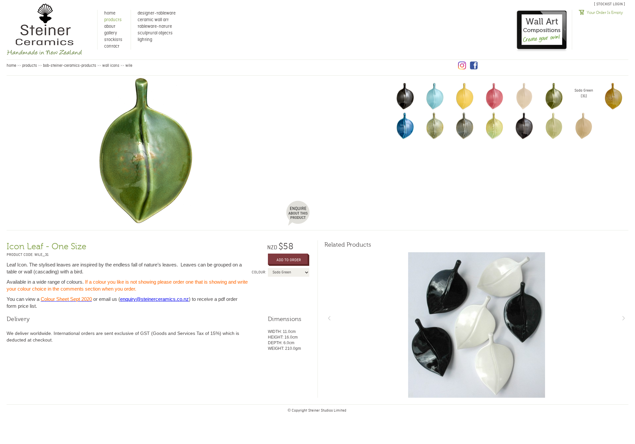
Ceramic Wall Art (153, 20)
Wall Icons (110, 65)
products (29, 65)
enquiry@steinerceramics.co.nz (154, 299)
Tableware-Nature (155, 26)
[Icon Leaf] (145, 150)
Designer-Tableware (157, 13)
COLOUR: (259, 272)
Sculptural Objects (155, 33)
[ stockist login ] (609, 4)
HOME (11, 65)
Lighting (145, 39)
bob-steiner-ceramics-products (69, 65)
